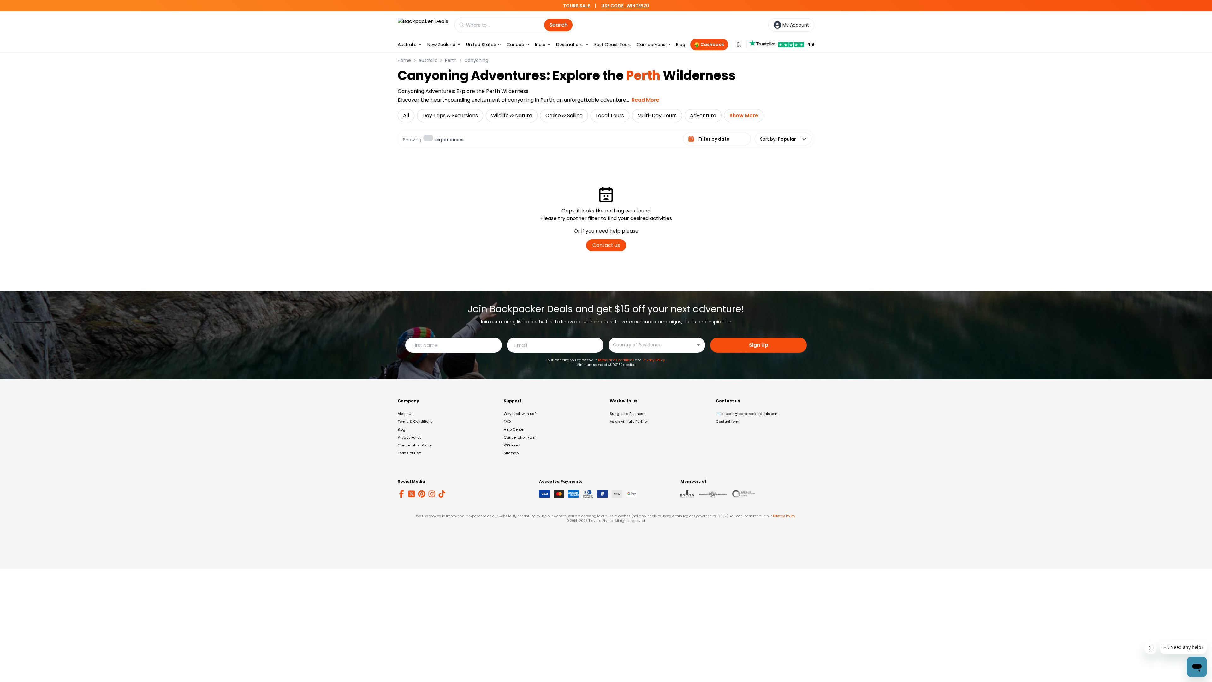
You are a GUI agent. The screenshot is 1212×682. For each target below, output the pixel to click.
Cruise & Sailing (564, 115)
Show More (743, 115)
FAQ (507, 421)
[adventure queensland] (713, 494)
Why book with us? (520, 413)
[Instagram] (432, 494)
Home (404, 60)
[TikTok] (442, 494)
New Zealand (441, 44)
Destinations (570, 44)
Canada (515, 44)
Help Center (514, 429)
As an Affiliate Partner (629, 421)
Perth (451, 60)
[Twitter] (411, 494)
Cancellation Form (520, 437)
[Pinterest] (421, 494)
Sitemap (511, 453)
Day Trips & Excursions (450, 115)
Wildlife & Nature (511, 115)
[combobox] (652, 344)
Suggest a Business (627, 413)
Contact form (728, 421)
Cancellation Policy (415, 445)
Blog (680, 44)
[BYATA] (687, 494)
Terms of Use (409, 453)
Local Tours (610, 115)
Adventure (703, 115)
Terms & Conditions (415, 421)
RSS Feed (512, 445)
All (406, 115)
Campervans (651, 44)
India (540, 44)
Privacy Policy (654, 360)
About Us (405, 413)
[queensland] (743, 494)
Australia (407, 44)
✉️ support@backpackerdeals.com (747, 413)
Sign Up (758, 345)
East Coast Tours (613, 44)
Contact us (606, 245)
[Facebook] (401, 494)
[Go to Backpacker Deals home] (423, 25)
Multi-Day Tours (657, 115)
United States (481, 44)
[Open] (698, 345)
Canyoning (476, 60)
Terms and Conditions (616, 360)
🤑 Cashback (709, 44)
